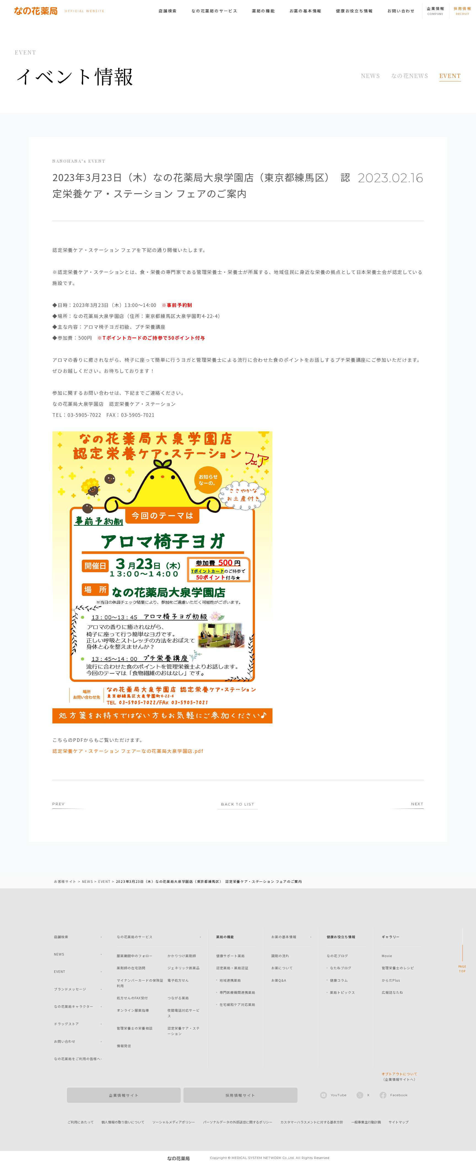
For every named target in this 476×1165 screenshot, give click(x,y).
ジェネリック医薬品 (183, 967)
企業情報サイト (124, 1095)
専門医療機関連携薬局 (237, 992)
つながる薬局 (178, 997)
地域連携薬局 (230, 980)
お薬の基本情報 (306, 10)
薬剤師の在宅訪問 (131, 967)
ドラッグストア (66, 1023)
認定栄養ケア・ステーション (183, 1031)
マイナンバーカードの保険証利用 (140, 983)
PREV (58, 804)
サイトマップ (399, 1122)
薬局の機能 (263, 10)
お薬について (282, 967)
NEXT (417, 804)
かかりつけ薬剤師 (181, 955)
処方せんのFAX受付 (132, 997)
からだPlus (391, 980)
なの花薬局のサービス (214, 10)
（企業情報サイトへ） (399, 1076)
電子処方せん (178, 980)
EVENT (450, 76)
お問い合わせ (401, 10)
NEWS (370, 76)
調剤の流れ (280, 955)
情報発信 (124, 1045)
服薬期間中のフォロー (135, 955)
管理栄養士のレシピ (398, 967)
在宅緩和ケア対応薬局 (237, 1004)
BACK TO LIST (237, 804)
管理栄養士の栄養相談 (135, 1028)
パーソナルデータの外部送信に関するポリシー (237, 1122)
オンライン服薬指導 (133, 1010)
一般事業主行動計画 (366, 1122)
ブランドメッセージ (70, 989)
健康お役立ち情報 (354, 10)
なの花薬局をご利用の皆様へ (77, 1058)
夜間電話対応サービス (183, 1013)
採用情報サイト (241, 1095)
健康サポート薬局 (230, 955)
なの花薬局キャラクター (73, 1006)
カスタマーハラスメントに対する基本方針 (311, 1122)
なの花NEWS (409, 76)
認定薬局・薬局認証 (232, 967)
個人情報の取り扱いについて (122, 1122)
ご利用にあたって (80, 1122)
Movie (387, 955)
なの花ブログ (337, 955)
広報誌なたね (392, 992)
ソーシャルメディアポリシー (173, 1122)
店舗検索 (168, 10)
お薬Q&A (278, 980)
